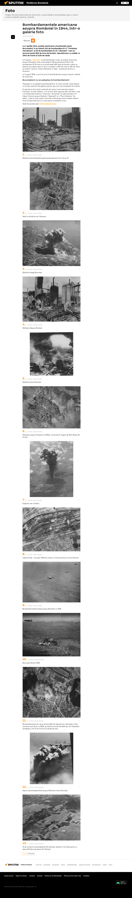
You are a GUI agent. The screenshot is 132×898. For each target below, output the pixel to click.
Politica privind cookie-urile (72, 876)
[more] (79, 154)
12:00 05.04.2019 (28, 36)
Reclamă (39, 876)
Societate (46, 865)
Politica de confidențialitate (53, 876)
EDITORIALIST (96, 865)
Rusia (63, 865)
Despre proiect (8, 876)
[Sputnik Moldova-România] (14, 5)
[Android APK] (121, 883)
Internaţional (72, 865)
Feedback (86, 876)
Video (105, 865)
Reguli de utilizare (21, 876)
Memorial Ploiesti (37, 155)
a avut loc (36, 60)
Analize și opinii (84, 865)
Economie (55, 865)
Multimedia (31, 853)
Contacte (32, 876)
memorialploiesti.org (48, 104)
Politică (39, 865)
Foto (24, 853)
